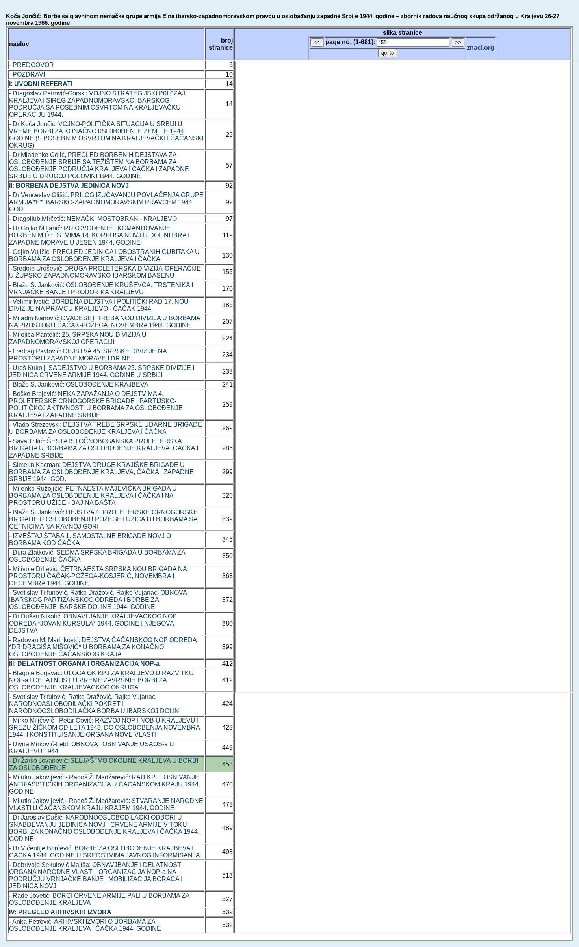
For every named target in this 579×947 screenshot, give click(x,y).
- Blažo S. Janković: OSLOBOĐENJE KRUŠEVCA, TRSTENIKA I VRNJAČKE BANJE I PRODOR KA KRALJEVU (101, 288)
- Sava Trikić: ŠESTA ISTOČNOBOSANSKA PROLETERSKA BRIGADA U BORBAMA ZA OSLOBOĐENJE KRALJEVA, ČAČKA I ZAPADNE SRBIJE (103, 448)
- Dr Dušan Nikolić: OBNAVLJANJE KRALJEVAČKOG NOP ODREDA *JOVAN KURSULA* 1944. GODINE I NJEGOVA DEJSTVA (93, 623)
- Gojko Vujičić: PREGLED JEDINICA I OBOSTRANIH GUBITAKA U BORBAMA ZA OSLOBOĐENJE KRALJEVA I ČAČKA (104, 255)
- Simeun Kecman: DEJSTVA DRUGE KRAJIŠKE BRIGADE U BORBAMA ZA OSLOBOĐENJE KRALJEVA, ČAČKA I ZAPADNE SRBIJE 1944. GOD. (101, 471)
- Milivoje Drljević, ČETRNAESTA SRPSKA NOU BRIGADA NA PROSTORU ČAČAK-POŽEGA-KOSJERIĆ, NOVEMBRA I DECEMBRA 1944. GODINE (98, 576)
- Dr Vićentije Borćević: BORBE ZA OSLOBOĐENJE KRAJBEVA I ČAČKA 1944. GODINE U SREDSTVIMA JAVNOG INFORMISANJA (104, 852)
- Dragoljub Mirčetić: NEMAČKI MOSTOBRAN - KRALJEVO (93, 218)
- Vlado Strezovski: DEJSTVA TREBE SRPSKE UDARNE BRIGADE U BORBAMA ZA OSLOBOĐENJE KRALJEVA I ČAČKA (105, 428)
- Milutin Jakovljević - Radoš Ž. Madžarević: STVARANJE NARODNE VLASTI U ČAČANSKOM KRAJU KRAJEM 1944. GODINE (106, 804)
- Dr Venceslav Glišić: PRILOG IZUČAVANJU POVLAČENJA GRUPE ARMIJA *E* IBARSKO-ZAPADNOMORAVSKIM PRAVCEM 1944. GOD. (106, 202)
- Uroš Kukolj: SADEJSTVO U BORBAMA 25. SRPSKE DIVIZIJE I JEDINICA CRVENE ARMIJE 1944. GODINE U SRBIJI (101, 371)
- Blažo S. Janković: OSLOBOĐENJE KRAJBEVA (78, 384)
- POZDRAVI (27, 74)
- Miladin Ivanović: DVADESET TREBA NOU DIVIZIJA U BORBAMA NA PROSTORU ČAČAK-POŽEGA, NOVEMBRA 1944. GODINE (104, 322)
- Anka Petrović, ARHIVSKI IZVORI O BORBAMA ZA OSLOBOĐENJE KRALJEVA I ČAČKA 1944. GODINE (85, 925)
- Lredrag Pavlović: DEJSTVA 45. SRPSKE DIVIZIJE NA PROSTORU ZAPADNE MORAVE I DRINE (88, 355)
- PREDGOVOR (31, 65)
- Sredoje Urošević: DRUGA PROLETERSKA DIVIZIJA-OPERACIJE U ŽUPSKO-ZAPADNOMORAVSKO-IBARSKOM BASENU (105, 272)
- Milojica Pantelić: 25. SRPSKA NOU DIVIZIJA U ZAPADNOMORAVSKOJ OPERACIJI (78, 338)
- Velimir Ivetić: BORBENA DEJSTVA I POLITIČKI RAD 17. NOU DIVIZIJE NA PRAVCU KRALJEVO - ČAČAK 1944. (99, 305)
